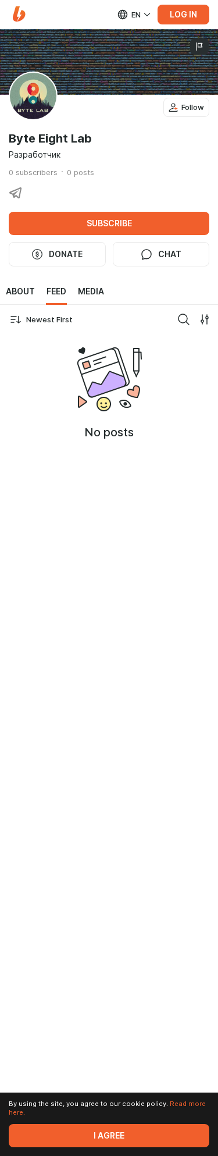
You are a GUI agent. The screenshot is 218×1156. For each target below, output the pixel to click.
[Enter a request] (184, 319)
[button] (19, 14)
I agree (109, 1135)
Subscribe (109, 223)
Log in (183, 14)
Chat (169, 254)
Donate (66, 254)
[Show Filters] (205, 319)
